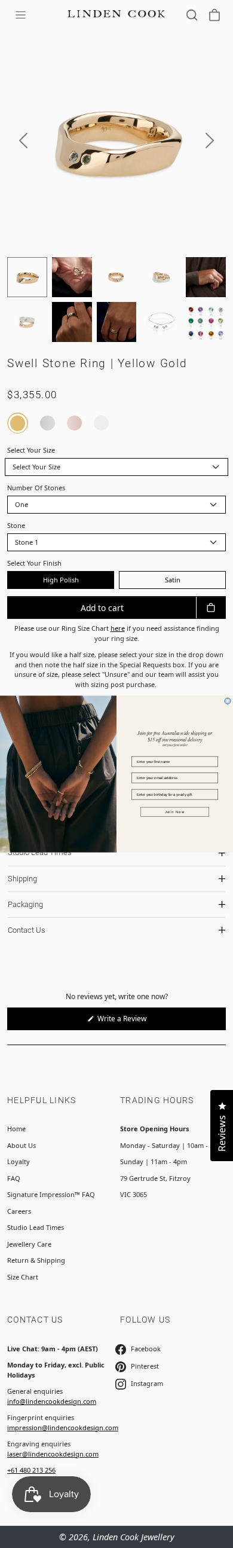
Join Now (175, 812)
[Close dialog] (228, 701)
